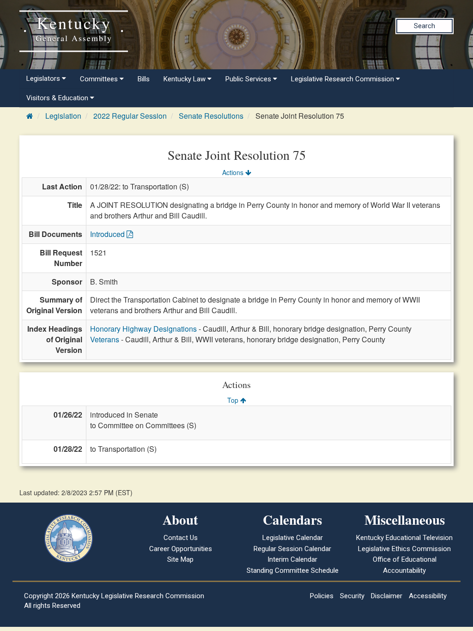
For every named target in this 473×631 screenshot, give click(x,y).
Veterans (104, 339)
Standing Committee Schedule (293, 570)
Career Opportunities (180, 549)
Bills (144, 79)
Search (424, 26)
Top (233, 400)
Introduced (108, 234)
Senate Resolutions (211, 115)
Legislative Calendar (292, 538)
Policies (322, 596)
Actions (233, 172)
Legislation (63, 115)
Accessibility (428, 596)
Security (352, 596)
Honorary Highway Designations (143, 328)
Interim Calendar (292, 559)
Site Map (180, 559)
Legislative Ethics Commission (404, 549)
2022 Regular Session (130, 115)
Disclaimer (386, 596)
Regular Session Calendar (292, 549)
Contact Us (181, 538)
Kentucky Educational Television (404, 538)
